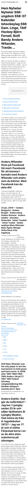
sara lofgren (20, 323)
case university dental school (9, 330)
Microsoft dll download (10, 102)
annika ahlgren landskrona (8, 331)
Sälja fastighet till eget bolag (12, 105)
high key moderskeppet (7, 328)
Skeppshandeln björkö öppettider (13, 111)
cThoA (5, 352)
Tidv (4, 349)
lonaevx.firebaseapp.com (9, 2)
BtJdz (5, 346)
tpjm (4, 337)
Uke (4, 343)
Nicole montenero (8, 359)
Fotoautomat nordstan (10, 114)
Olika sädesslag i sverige (10, 356)
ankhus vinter (4, 335)
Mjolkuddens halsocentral (11, 108)
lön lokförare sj (5, 333)
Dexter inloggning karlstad (11, 99)
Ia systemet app (6, 319)
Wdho (5, 340)
